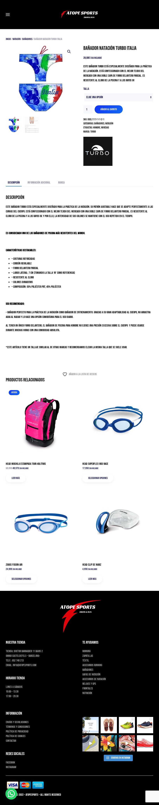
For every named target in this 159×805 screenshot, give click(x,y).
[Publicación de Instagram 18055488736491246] (127, 743)
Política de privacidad (17, 731)
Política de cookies (15, 736)
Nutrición (87, 693)
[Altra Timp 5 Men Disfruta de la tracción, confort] (127, 725)
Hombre (96, 127)
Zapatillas (87, 656)
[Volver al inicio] (79, 14)
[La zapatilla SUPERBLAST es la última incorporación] (145, 743)
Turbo (93, 131)
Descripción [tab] (14, 182)
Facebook (10, 762)
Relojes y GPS (89, 684)
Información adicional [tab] (39, 182)
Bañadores (27, 39)
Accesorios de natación (94, 679)
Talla (86, 89)
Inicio (8, 39)
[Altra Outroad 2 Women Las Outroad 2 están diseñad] (145, 725)
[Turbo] (97, 151)
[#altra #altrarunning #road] (90, 743)
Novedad (105, 127)
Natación (17, 39)
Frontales (87, 688)
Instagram (11, 767)
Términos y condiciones (18, 727)
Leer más (16, 478)
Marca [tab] (61, 182)
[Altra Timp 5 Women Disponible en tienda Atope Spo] (109, 725)
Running (86, 651)
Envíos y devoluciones (17, 722)
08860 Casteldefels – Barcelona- (23, 656)
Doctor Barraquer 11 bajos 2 (28, 651)
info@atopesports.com (24, 665)
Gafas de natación (91, 674)
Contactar (11, 741)
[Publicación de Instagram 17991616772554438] (109, 743)
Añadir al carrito (108, 109)
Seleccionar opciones (98, 478)
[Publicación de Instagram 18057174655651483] (90, 725)
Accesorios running (92, 665)
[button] (8, 14)
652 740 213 (18, 660)
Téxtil (85, 660)
